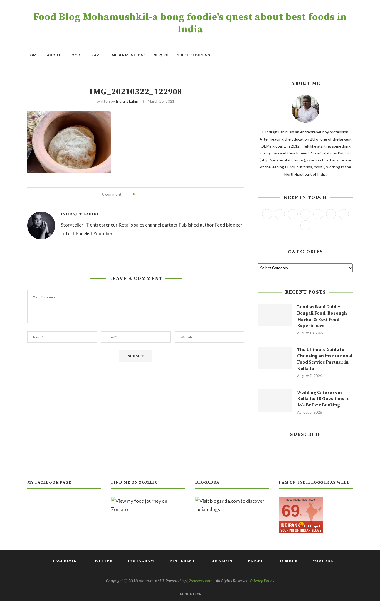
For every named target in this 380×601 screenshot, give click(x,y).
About (54, 55)
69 (291, 510)
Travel (96, 55)
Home (33, 55)
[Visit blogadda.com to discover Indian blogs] (232, 501)
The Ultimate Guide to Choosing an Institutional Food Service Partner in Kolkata (324, 359)
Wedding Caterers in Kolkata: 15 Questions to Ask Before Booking (323, 399)
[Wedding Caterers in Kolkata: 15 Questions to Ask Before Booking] (275, 400)
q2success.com (199, 580)
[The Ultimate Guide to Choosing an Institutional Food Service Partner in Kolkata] (275, 358)
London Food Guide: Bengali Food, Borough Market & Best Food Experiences (322, 316)
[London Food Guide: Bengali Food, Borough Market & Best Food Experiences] (275, 315)
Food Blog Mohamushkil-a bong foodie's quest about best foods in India (190, 23)
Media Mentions (129, 55)
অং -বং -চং (161, 55)
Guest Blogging (193, 55)
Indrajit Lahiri (127, 101)
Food (74, 55)
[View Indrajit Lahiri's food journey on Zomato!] (148, 501)
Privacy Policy (262, 580)
